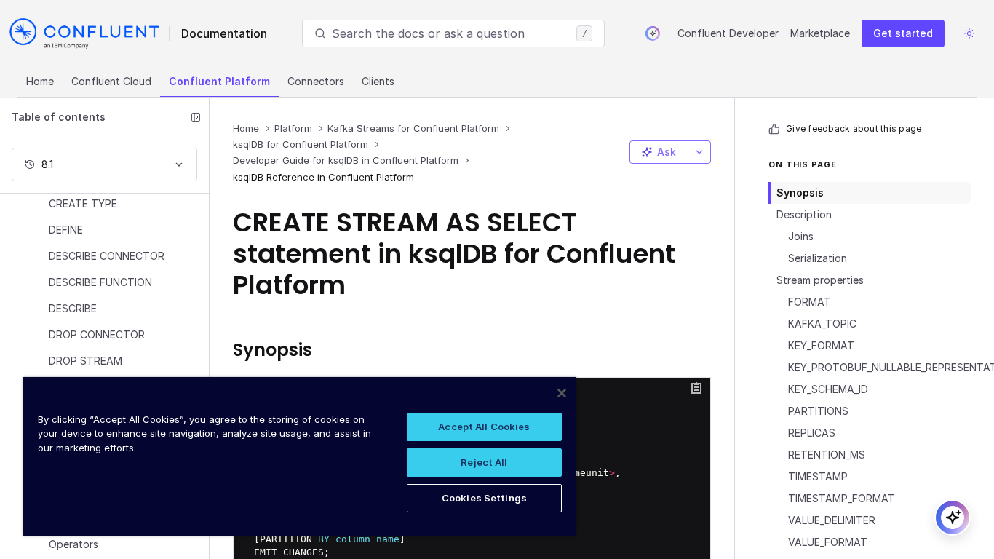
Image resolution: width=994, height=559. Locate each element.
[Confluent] (84, 33)
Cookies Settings (484, 498)
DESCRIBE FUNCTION (100, 282)
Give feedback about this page (853, 128)
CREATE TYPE (83, 203)
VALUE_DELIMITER (831, 520)
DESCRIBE (73, 308)
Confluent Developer (728, 33)
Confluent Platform (219, 81)
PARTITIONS (818, 411)
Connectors (315, 81)
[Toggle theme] (969, 33)
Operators (73, 544)
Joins (801, 236)
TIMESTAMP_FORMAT (841, 498)
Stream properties (820, 280)
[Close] (561, 393)
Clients (378, 81)
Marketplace (820, 33)
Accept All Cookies (484, 426)
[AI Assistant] (653, 33)
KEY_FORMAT (821, 345)
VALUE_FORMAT (827, 542)
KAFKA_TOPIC (822, 323)
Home (40, 81)
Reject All (484, 462)
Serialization (817, 258)
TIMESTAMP (818, 476)
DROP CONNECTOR (97, 334)
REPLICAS (811, 433)
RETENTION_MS (826, 454)
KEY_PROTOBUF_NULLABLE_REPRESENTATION (879, 367)
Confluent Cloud (111, 81)
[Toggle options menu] (699, 152)
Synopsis (800, 192)
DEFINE (66, 229)
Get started (903, 33)
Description (804, 214)
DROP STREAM (85, 360)
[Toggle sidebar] (196, 117)
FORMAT (809, 302)
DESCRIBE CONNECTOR (106, 256)
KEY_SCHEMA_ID (828, 389)
